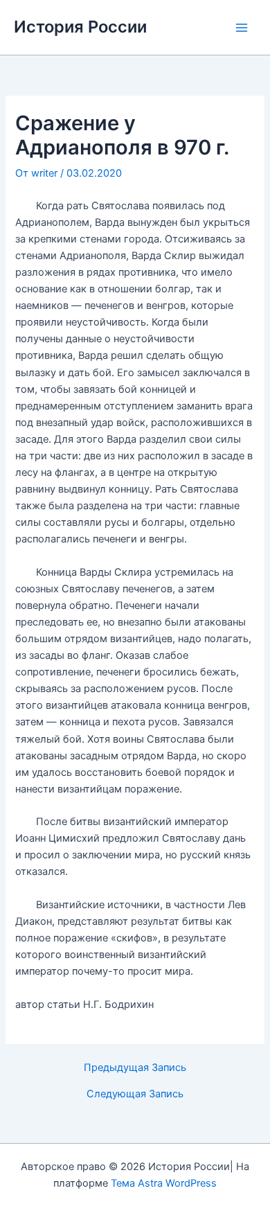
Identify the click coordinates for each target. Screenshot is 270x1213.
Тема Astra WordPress (164, 1183)
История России (80, 27)
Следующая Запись (135, 1094)
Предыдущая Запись (135, 1068)
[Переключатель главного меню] (241, 27)
